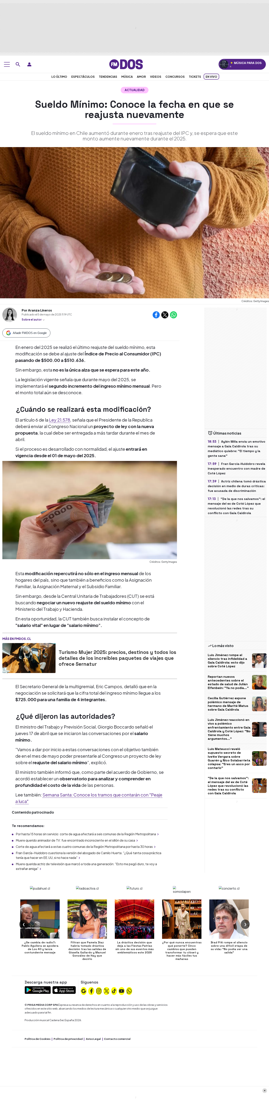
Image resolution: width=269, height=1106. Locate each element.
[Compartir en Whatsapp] (173, 314)
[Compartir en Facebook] (156, 314)
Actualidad (135, 90)
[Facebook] (91, 990)
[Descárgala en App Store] (64, 989)
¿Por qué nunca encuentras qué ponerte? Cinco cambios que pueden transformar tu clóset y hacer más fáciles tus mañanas (181, 951)
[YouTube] (121, 990)
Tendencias (108, 76)
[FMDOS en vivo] (224, 64)
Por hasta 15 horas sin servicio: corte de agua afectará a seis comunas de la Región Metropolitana (86, 834)
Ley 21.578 (59, 420)
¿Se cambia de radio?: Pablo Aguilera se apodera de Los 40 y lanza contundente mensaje (40, 947)
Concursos (175, 76)
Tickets (195, 76)
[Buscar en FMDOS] (18, 64)
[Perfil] (29, 64)
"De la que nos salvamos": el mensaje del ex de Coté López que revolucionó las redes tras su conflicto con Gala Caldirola (228, 785)
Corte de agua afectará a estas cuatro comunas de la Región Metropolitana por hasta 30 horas (84, 847)
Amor (141, 76)
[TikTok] (114, 990)
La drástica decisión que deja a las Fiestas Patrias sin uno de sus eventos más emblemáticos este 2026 (134, 947)
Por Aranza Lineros (37, 310)
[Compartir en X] (164, 314)
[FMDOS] (126, 64)
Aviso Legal (93, 1038)
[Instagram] (99, 990)
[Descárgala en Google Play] (38, 989)
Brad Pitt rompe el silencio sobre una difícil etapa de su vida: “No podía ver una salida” (229, 947)
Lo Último (59, 76)
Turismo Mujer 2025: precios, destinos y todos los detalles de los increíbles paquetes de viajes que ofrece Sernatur (117, 658)
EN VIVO (211, 76)
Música (127, 76)
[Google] (84, 990)
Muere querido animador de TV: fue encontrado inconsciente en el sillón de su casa (75, 840)
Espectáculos (83, 76)
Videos (155, 76)
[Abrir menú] (7, 64)
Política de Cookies (37, 1038)
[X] (106, 990)
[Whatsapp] (129, 990)
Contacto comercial (117, 1038)
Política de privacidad (68, 1038)
